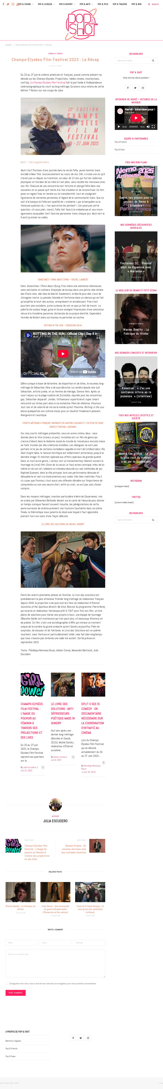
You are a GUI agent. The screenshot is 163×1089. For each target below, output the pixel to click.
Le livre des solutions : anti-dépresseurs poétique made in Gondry (63, 713)
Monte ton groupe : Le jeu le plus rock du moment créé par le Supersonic (136, 457)
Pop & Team (120, 149)
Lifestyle (136, 448)
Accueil (8, 45)
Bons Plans (136, 192)
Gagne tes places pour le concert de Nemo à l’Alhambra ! (136, 201)
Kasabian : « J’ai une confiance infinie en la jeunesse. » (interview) (136, 392)
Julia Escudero (29, 767)
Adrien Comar (59, 757)
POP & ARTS (85, 4)
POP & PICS (103, 4)
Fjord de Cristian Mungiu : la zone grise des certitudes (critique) (90, 909)
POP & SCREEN (45, 4)
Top (161, 1083)
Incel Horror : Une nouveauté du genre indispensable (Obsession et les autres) (55, 909)
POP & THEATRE (120, 4)
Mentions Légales (13, 1041)
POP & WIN (137, 4)
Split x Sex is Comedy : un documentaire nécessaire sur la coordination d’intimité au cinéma (92, 718)
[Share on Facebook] (9, 84)
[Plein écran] (153, 126)
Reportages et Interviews (136, 382)
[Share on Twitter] (9, 93)
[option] (136, 191)
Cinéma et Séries (55, 54)
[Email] (9, 109)
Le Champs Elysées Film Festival (47, 82)
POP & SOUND (24, 4)
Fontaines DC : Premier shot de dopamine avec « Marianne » (136, 267)
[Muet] (148, 126)
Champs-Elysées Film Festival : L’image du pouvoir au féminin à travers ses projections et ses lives (37, 852)
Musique (136, 257)
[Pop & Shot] (81, 24)
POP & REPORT (66, 4)
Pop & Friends (121, 142)
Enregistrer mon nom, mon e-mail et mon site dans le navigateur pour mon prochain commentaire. (53, 983)
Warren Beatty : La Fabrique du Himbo (20, 908)
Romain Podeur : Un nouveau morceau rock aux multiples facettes (74, 849)
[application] (136, 118)
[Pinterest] (9, 101)
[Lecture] (118, 126)
